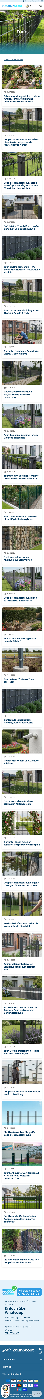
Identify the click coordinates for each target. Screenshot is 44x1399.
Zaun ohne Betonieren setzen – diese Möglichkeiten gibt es (20, 518)
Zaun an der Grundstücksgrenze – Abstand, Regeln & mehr (21, 312)
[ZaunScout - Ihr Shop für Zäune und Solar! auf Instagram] (40, 1352)
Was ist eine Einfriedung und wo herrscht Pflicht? (20, 640)
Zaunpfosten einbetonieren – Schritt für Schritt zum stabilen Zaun (19, 967)
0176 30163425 (12, 1333)
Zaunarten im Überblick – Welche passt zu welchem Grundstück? (21, 477)
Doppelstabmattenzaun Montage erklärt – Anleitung (22, 1093)
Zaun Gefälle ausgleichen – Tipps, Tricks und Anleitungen (21, 1052)
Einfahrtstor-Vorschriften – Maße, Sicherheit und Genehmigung (21, 227)
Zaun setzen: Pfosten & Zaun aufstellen (19, 680)
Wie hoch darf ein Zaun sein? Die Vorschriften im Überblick (21, 925)
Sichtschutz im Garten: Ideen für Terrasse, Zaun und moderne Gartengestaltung (21, 1010)
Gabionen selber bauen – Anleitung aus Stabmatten (18, 558)
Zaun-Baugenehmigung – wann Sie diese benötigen (21, 436)
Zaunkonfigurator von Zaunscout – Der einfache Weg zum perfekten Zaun (21, 1176)
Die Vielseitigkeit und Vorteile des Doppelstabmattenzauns (21, 1261)
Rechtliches (8, 1367)
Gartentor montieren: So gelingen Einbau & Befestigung (21, 352)
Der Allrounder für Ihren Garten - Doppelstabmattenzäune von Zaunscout (20, 1219)
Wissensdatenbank (11, 1374)
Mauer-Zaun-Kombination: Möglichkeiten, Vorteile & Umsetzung (18, 394)
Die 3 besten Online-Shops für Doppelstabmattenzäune (19, 1133)
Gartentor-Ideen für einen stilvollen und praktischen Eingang (22, 843)
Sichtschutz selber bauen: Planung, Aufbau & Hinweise (18, 721)
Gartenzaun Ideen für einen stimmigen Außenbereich (18, 802)
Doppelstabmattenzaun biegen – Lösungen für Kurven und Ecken (21, 884)
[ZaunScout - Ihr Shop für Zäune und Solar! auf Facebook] (40, 1348)
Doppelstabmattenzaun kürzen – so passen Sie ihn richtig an (21, 599)
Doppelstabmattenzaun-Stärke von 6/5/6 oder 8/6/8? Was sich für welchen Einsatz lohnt (21, 185)
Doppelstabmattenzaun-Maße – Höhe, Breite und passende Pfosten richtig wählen (21, 142)
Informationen (9, 1359)
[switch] (5, 1395)
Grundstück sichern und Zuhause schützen (21, 762)
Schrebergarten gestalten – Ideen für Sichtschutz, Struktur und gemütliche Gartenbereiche (22, 99)
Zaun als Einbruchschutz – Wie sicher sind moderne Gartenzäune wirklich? (22, 270)
